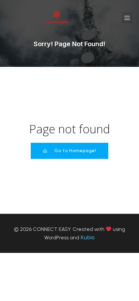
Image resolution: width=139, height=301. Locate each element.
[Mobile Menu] (127, 17)
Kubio (87, 237)
